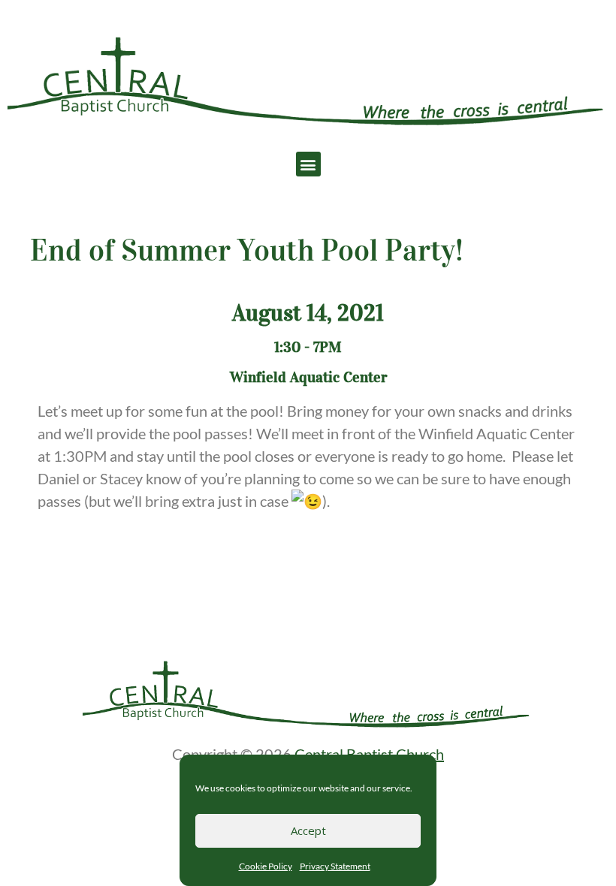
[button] (308, 164)
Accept (308, 830)
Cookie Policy (265, 866)
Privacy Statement (335, 866)
